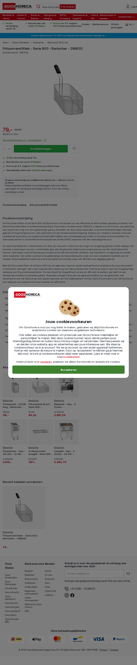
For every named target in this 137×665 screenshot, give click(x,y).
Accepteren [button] (68, 369)
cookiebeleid (70, 357)
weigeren (46, 361)
